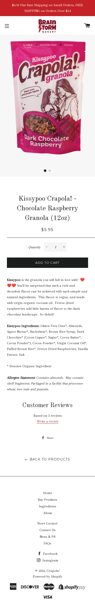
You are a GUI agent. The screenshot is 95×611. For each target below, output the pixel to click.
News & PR (48, 537)
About (47, 513)
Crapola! (53, 571)
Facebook (50, 554)
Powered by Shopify (47, 576)
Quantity (34, 247)
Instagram (50, 560)
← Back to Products (47, 459)
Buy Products (47, 500)
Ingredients (47, 506)
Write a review (47, 421)
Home (47, 493)
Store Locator (47, 523)
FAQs (47, 543)
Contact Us (47, 530)
